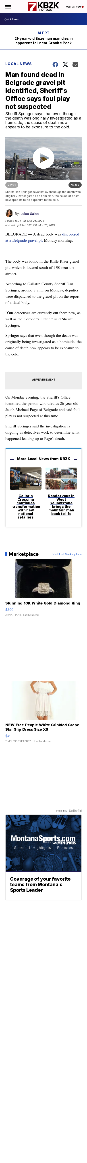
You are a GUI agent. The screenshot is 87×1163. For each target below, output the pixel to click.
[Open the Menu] (7, 6)
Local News (18, 64)
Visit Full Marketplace (67, 554)
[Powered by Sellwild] (75, 810)
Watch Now (74, 7)
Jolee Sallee (30, 213)
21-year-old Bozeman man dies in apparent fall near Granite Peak (43, 40)
